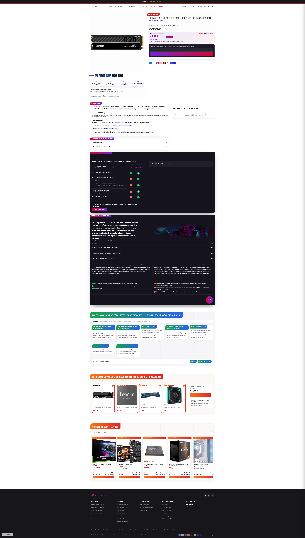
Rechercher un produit (122, 521)
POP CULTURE (143, 6)
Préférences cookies (117, 535)
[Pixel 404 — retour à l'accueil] (99, 495)
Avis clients (165, 513)
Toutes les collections (122, 519)
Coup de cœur (96, 432)
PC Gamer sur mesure (122, 504)
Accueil (93, 11)
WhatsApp (193, 361)
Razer (123, 530)
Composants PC (103, 11)
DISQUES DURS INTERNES (126, 11)
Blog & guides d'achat (167, 510)
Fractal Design (147, 530)
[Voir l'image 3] (102, 75)
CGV (136, 535)
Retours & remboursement (98, 516)
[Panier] (212, 6)
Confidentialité (142, 535)
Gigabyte (140, 530)
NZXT (134, 530)
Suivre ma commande (96, 513)
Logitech (118, 530)
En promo (104, 432)
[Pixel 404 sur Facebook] (205, 495)
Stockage (114, 11)
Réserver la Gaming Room (146, 507)
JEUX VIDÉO (153, 6)
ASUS (107, 530)
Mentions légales (166, 516)
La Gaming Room (166, 507)
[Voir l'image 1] (91, 75)
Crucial (155, 530)
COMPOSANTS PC (119, 6)
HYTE (173, 530)
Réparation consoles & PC (97, 504)
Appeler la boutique (204, 361)
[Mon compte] (208, 6)
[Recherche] (205, 6)
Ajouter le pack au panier (200, 395)
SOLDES (161, 6)
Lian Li (160, 530)
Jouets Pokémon (121, 510)
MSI (103, 530)
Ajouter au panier (103, 477)
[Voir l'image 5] (114, 75)
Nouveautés (120, 516)
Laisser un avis (143, 510)
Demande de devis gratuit (97, 510)
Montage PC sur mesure (97, 507)
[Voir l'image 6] (120, 75)
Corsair (112, 530)
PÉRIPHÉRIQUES (131, 6)
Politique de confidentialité (169, 519)
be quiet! (129, 530)
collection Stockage (125, 125)
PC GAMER (109, 6)
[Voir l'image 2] (97, 75)
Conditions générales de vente (99, 519)
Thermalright (167, 530)
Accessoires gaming (122, 513)
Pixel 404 (164, 504)
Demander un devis (100, 210)
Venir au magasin (144, 504)
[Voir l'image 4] (108, 75)
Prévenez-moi (181, 54)
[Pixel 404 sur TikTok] (212, 495)
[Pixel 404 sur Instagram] (209, 495)
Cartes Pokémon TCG (122, 507)
